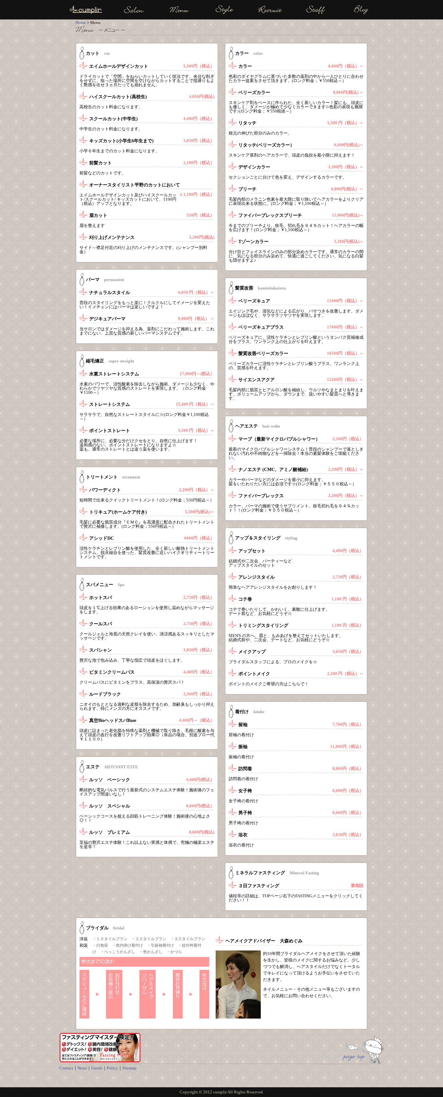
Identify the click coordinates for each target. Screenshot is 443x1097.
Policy (112, 1068)
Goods (96, 1068)
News (82, 1068)
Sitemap (129, 1068)
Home (81, 22)
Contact (66, 1068)
